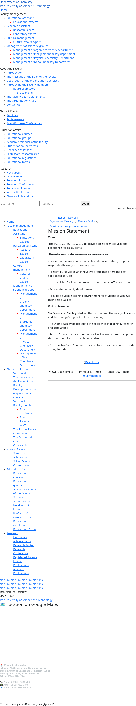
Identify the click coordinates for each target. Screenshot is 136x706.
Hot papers (14, 172)
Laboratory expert (24, 34)
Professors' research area (23, 154)
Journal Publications (19, 192)
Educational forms (18, 162)
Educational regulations (21, 158)
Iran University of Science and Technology (26, 600)
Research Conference (20, 184)
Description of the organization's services (33, 80)
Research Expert (23, 30)
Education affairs (17, 469)
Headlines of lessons (20, 150)
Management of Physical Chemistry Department (43, 58)
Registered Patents (19, 188)
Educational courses (19, 134)
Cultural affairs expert (27, 42)
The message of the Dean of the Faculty (31, 76)
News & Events (16, 449)
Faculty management (20, 225)
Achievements (15, 119)
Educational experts (25, 22)
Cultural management (20, 38)
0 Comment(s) (92, 376)
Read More (92, 362)
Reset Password (68, 217)
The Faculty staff (23, 92)
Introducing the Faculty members (28, 84)
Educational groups (19, 138)
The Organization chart (21, 100)
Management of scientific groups (27, 46)
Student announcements (22, 146)
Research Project (17, 180)
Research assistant (18, 26)
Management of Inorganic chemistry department (44, 54)
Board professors (24, 88)
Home (4, 10)
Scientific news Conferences (24, 123)
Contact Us (13, 104)
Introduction (15, 72)
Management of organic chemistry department (43, 50)
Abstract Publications (20, 196)
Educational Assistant (20, 18)
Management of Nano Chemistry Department (41, 62)
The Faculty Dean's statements (26, 96)
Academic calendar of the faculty (27, 142)
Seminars (12, 115)
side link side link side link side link (21, 580)
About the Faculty (18, 369)
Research (12, 533)
